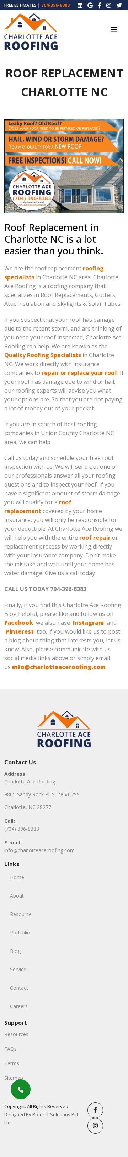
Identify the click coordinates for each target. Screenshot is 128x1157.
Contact (19, 987)
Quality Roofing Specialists (42, 355)
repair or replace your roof (79, 373)
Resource (21, 914)
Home (17, 877)
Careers (19, 1006)
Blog (15, 951)
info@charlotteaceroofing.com (39, 850)
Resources (16, 1034)
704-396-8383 (55, 5)
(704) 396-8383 (21, 828)
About (17, 895)
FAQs (10, 1048)
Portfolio (20, 932)
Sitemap (13, 1077)
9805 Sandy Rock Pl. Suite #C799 (42, 794)
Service (18, 969)
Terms (11, 1063)
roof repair (95, 537)
